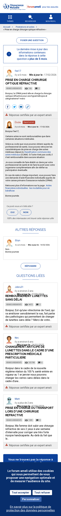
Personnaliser (31, 499)
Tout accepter (20, 492)
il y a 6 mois (20, 127)
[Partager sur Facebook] (7, 107)
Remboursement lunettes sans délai (26, 297)
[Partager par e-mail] (21, 107)
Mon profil (51, 21)
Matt (17, 399)
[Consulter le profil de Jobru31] (9, 291)
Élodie (18, 122)
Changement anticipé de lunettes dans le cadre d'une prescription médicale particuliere (29, 352)
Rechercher (30, 21)
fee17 (18, 71)
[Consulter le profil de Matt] (9, 403)
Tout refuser (42, 492)
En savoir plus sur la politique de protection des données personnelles (30, 508)
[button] (30, 12)
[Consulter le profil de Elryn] (9, 245)
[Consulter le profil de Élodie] (9, 127)
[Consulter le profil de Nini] (9, 342)
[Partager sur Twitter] (14, 107)
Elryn (17, 240)
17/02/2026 (38, 127)
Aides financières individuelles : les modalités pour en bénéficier (28, 188)
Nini (17, 337)
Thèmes (10, 21)
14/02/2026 (39, 245)
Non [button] (27, 213)
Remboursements (13, 88)
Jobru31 (19, 287)
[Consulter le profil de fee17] (9, 75)
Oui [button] (14, 212)
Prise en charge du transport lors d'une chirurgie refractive (29, 411)
